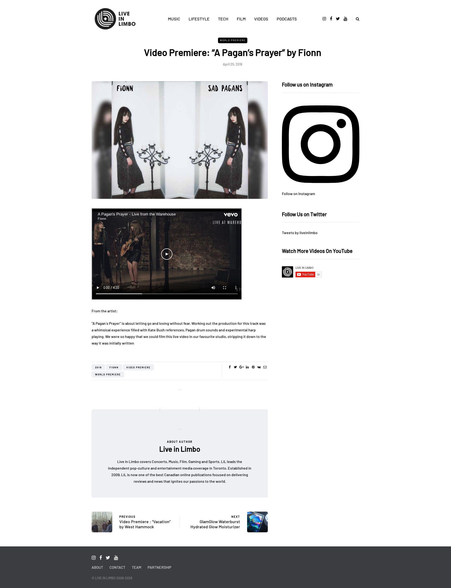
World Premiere (232, 40)
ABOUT (97, 567)
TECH (223, 18)
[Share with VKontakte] (259, 367)
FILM (241, 18)
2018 (98, 367)
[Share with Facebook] (230, 367)
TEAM (136, 567)
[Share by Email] (265, 367)
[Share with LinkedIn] (247, 367)
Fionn (114, 367)
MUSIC (174, 18)
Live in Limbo (179, 449)
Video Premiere (138, 367)
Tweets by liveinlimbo (300, 232)
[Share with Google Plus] (241, 367)
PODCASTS (287, 18)
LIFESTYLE (199, 18)
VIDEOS (261, 18)
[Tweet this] (235, 367)
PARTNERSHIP (159, 567)
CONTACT (117, 567)
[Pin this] (253, 367)
